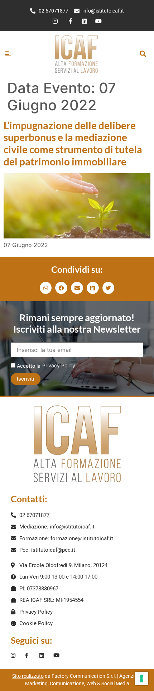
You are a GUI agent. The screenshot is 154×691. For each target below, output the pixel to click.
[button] (143, 54)
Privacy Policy (58, 365)
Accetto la (27, 365)
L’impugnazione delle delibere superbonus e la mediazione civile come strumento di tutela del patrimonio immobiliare (73, 143)
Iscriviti (25, 379)
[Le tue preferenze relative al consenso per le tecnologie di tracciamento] (141, 678)
